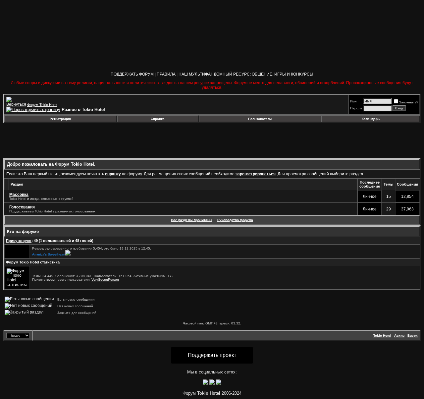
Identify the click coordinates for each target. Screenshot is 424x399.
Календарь (371, 119)
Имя (353, 101)
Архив (399, 335)
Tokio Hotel (382, 335)
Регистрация (60, 119)
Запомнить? (408, 102)
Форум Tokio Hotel (42, 105)
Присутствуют (18, 241)
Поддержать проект (212, 355)
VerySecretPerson (105, 279)
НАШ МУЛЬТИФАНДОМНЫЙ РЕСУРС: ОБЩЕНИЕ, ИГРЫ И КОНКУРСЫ (246, 74)
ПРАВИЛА (166, 74)
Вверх (412, 335)
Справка (158, 119)
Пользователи (260, 119)
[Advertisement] (57, 140)
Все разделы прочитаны (191, 220)
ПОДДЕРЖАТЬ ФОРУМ (133, 74)
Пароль (356, 108)
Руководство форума (235, 220)
